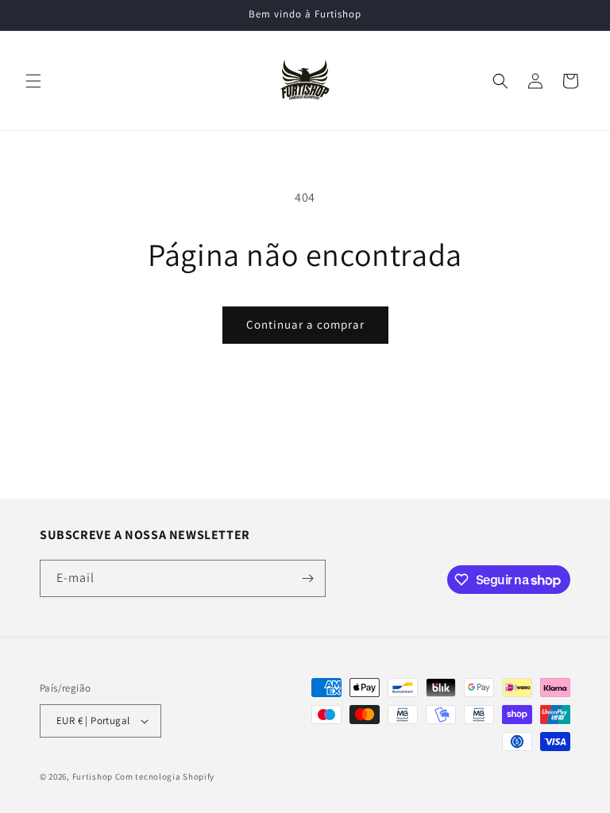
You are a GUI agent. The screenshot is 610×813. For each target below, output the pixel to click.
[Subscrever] (307, 578)
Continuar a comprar (305, 324)
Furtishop (92, 776)
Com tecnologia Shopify (164, 776)
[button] (33, 81)
